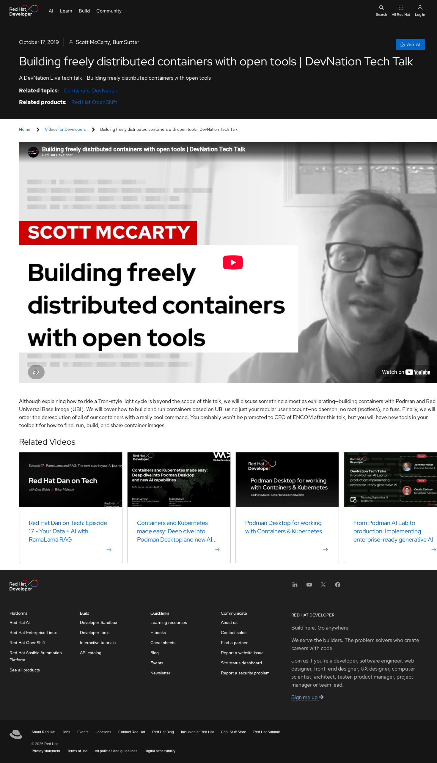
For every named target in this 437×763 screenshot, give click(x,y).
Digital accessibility (159, 751)
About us (229, 622)
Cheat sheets (162, 642)
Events (156, 662)
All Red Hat (401, 14)
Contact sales (233, 632)
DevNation (104, 90)
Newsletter (160, 673)
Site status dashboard (241, 662)
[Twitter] (323, 586)
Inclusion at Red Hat (197, 732)
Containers (76, 90)
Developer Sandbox (98, 622)
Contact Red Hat (131, 732)
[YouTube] (309, 586)
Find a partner (234, 642)
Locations (103, 732)
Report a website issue (242, 652)
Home (24, 129)
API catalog (90, 652)
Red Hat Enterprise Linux (33, 632)
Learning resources (168, 622)
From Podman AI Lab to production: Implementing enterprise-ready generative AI (393, 531)
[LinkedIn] (294, 586)
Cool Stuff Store (233, 732)
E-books (158, 632)
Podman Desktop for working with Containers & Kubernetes (283, 527)
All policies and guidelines (116, 751)
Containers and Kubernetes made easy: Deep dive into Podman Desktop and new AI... (177, 531)
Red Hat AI (20, 622)
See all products (25, 670)
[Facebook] (337, 586)
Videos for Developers (65, 129)
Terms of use (77, 751)
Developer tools (94, 632)
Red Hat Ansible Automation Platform (36, 656)
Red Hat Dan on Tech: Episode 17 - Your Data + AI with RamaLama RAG (68, 531)
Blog (154, 652)
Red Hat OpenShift (94, 102)
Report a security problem (245, 673)
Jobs (66, 732)
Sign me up (305, 697)
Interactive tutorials (98, 642)
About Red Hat (43, 732)
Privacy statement (46, 751)
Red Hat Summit (266, 732)
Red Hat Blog (163, 732)
